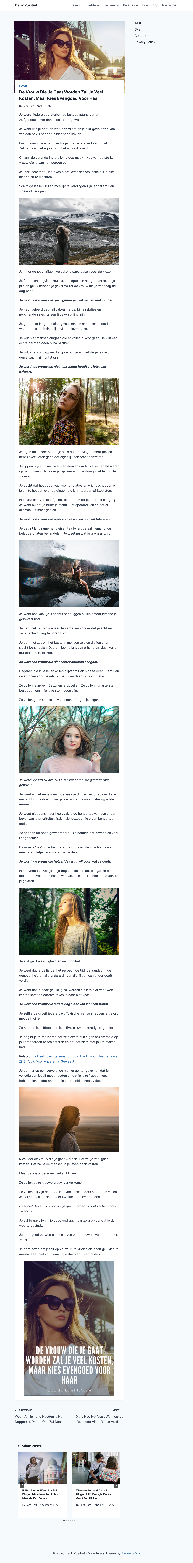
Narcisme (169, 5)
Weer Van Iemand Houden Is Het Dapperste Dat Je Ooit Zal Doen (39, 1416)
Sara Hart (28, 106)
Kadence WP (130, 1553)
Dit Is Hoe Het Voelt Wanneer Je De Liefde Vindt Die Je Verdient (99, 1416)
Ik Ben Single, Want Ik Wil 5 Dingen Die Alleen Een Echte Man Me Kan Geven (40, 1494)
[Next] (116, 1485)
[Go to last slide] (22, 1485)
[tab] (64, 1520)
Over (138, 29)
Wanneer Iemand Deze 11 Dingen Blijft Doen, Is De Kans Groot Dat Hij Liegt (95, 1494)
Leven (23, 86)
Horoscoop (150, 5)
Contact (140, 36)
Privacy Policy (145, 42)
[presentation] (42, 1468)
